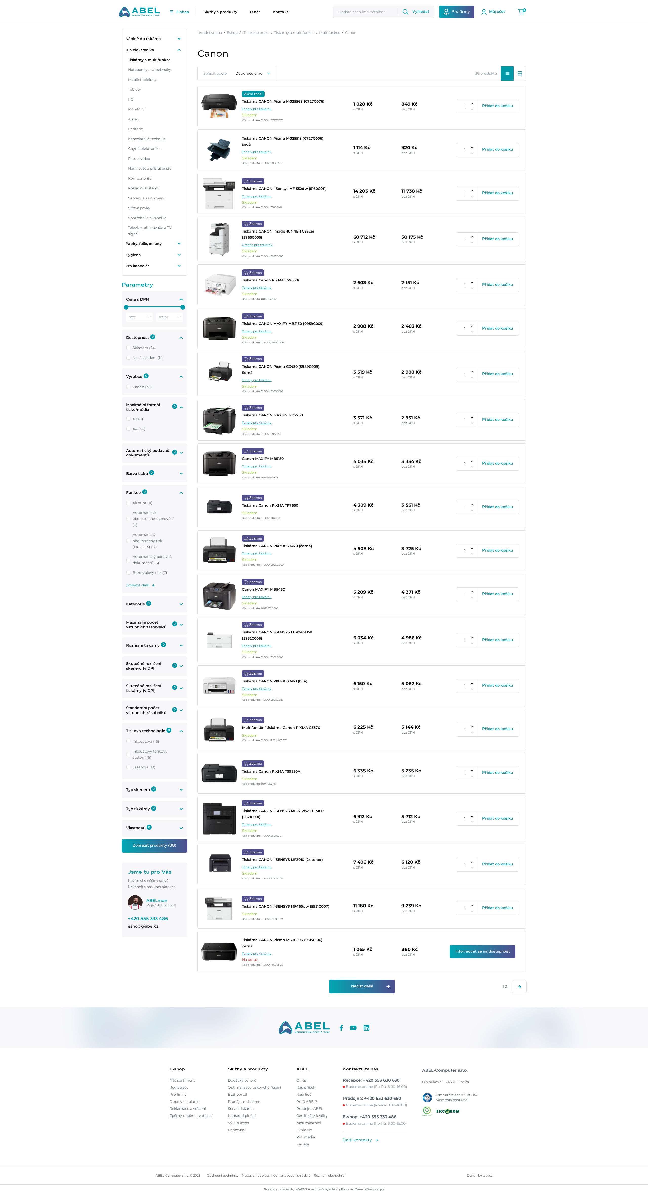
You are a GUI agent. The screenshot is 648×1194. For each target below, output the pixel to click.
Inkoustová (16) (146, 741)
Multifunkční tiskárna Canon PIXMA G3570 (281, 727)
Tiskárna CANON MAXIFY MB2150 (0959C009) (283, 323)
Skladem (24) (144, 347)
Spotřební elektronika (147, 218)
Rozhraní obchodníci (329, 1175)
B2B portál (237, 1094)
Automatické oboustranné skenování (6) (153, 518)
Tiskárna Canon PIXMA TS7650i (270, 280)
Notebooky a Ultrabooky (149, 69)
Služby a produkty (220, 12)
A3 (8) (138, 419)
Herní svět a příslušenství (150, 168)
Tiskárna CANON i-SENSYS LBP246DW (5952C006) (277, 635)
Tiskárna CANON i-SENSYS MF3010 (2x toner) (282, 859)
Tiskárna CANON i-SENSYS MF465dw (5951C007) (285, 906)
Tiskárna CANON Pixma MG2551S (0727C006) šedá (282, 141)
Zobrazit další (138, 585)
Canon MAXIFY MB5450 (263, 589)
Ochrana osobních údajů (291, 1175)
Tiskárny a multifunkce (149, 59)
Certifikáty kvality (312, 1115)
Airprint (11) (142, 502)
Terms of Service (365, 1189)
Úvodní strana (209, 32)
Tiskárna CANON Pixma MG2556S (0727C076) (283, 101)
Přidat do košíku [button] (497, 106)
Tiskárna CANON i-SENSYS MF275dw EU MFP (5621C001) (283, 813)
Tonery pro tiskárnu (257, 109)
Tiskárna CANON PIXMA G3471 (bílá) (274, 681)
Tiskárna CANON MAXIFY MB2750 (272, 415)
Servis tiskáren (241, 1108)
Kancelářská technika (147, 139)
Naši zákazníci (308, 1123)
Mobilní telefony (142, 79)
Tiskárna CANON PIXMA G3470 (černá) (277, 546)
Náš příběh (305, 1087)
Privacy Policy (340, 1189)
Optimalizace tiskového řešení (254, 1087)
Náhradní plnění (242, 1115)
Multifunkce (329, 32)
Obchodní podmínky (222, 1175)
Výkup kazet (238, 1123)
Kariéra (302, 1144)
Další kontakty (358, 1140)
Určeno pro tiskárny (257, 245)
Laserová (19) (144, 767)
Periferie (135, 129)
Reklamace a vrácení (188, 1108)
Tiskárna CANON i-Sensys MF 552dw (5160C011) (284, 188)
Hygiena (133, 255)
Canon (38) (142, 386)
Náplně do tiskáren (143, 38)
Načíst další (362, 986)
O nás (255, 12)
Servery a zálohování (146, 198)
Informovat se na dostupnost (482, 951)
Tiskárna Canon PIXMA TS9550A (271, 771)
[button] (507, 73)
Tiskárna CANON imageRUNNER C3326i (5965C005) (278, 234)
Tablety (134, 89)
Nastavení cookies (256, 1175)
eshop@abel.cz (143, 926)
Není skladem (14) (148, 357)
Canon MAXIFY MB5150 (263, 458)
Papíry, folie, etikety (144, 243)
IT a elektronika (140, 50)
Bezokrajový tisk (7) (150, 572)
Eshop (232, 32)
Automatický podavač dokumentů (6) (152, 559)
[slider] (126, 307)
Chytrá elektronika (144, 148)
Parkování (237, 1130)
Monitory (136, 109)
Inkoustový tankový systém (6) (150, 754)
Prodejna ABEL (309, 1108)
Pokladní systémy (143, 188)
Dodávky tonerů (242, 1080)
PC (130, 99)
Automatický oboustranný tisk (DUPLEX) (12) (147, 540)
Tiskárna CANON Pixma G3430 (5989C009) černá (280, 369)
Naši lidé (303, 1094)
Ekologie (304, 1130)
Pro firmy (178, 1094)
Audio (133, 119)
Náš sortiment (182, 1080)
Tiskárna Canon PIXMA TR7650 (270, 505)
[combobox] (253, 73)
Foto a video (139, 158)
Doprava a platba (185, 1101)
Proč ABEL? (306, 1101)
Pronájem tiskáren (244, 1101)
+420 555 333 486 (148, 918)
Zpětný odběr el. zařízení (191, 1115)
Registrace (179, 1087)
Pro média (305, 1137)
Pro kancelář (137, 266)
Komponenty (139, 178)
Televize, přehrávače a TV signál (150, 230)
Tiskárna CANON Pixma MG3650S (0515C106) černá (282, 943)
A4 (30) (139, 429)
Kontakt (280, 12)
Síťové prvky (139, 208)
